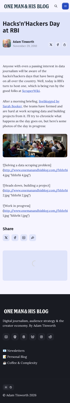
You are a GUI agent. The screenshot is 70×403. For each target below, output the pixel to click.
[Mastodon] (15, 336)
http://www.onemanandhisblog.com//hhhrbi (36, 170)
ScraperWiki (31, 91)
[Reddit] (50, 336)
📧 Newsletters (13, 351)
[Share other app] (64, 44)
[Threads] (23, 336)
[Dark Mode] (8, 387)
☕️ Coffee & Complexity (20, 363)
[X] (51, 44)
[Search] (55, 6)
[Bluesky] (32, 336)
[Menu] (65, 6)
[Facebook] (57, 44)
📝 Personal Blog (15, 357)
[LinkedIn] (23, 237)
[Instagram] (41, 336)
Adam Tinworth (23, 42)
